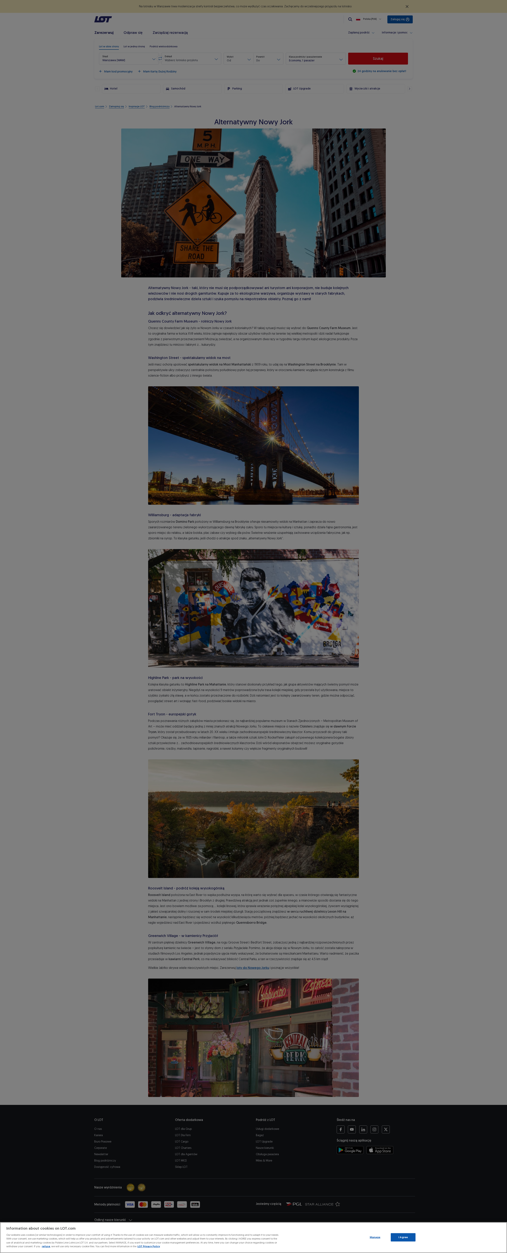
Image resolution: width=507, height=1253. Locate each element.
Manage (375, 1237)
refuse (46, 1246)
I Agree (403, 1237)
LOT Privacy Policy (148, 1246)
